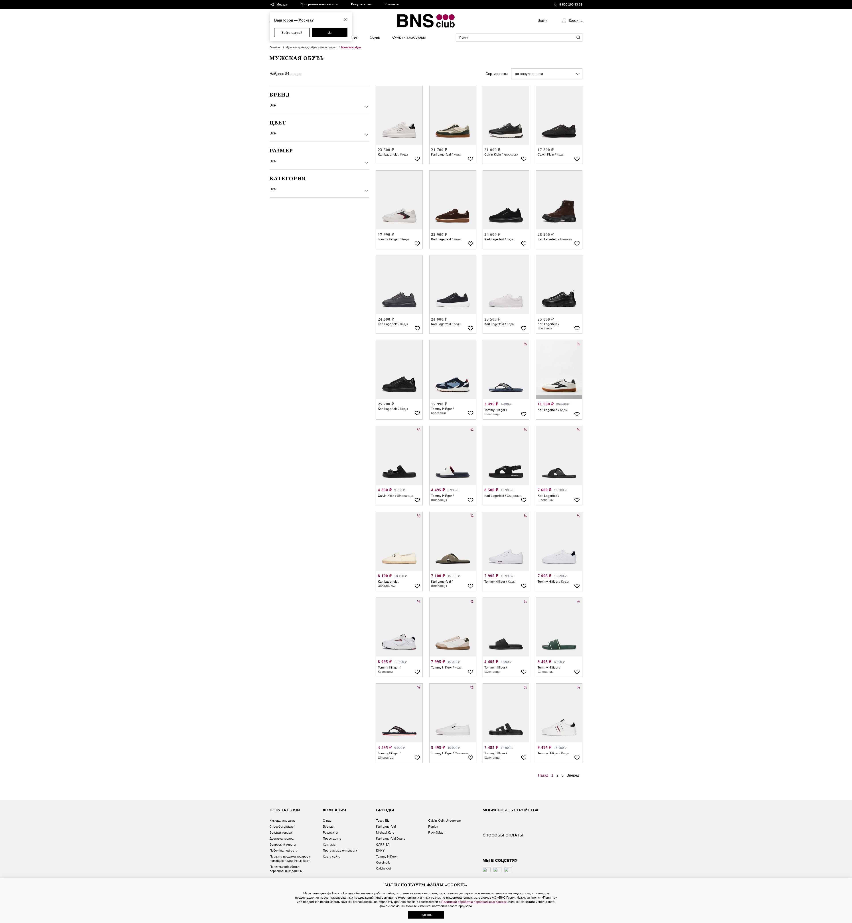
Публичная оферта (283, 850)
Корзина (575, 20)
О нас (327, 820)
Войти (543, 20)
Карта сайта (331, 856)
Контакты (392, 4)
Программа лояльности (319, 4)
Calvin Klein (492, 154)
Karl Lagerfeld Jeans (390, 838)
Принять (426, 914)
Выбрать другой (292, 32)
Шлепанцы (492, 414)
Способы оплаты (282, 826)
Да (329, 32)
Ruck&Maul (436, 832)
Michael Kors (385, 832)
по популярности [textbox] (529, 74)
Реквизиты (330, 832)
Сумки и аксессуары (409, 37)
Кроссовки (510, 154)
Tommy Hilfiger (388, 239)
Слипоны (461, 753)
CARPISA (382, 844)
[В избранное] (417, 159)
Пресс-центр (332, 838)
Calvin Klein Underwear (444, 820)
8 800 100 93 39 (570, 4)
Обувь (375, 37)
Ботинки (566, 239)
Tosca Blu (383, 820)
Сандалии (514, 495)
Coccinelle (383, 862)
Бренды (328, 826)
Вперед (573, 775)
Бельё (352, 37)
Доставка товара (282, 838)
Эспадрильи (387, 586)
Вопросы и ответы (283, 844)
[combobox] (546, 73)
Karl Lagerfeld (388, 154)
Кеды (404, 154)
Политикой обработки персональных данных (474, 901)
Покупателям (361, 4)
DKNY (380, 850)
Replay (433, 826)
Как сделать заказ (282, 820)
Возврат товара (281, 832)
